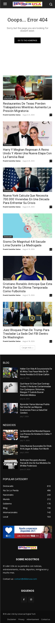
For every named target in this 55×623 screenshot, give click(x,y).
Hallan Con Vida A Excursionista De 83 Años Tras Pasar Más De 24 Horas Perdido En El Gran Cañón (36, 372)
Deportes (7, 279)
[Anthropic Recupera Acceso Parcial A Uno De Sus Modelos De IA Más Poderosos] (10, 464)
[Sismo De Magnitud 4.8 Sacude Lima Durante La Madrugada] (27, 225)
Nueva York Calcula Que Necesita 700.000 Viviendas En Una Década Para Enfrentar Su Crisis (26, 199)
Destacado (8, 145)
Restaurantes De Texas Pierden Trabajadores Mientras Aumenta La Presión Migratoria (27, 107)
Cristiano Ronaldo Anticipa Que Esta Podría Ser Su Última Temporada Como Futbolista (27, 287)
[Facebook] (24, 599)
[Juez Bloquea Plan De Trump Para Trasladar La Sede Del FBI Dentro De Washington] (27, 314)
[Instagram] (31, 599)
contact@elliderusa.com (25, 579)
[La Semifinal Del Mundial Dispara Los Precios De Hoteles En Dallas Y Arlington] (10, 435)
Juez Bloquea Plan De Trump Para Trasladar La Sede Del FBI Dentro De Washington (26, 333)
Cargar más (26, 347)
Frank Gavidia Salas (12, 115)
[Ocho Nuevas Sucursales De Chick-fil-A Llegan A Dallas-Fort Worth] (10, 450)
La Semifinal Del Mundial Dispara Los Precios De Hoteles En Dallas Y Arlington (36, 434)
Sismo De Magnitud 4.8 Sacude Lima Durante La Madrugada (24, 243)
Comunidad (8, 99)
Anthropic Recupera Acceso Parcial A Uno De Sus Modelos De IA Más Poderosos (35, 463)
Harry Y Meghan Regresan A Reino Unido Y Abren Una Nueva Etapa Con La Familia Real (27, 153)
